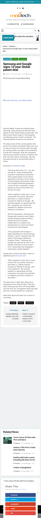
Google (15, 59)
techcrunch (22, 256)
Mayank (7, 74)
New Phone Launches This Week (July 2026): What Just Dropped (19, 2)
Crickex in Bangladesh (22, 468)
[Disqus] (20, 352)
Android (7, 59)
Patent (21, 303)
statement (17, 166)
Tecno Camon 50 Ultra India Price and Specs (16, 36)
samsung (29, 303)
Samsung (23, 59)
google (13, 303)
